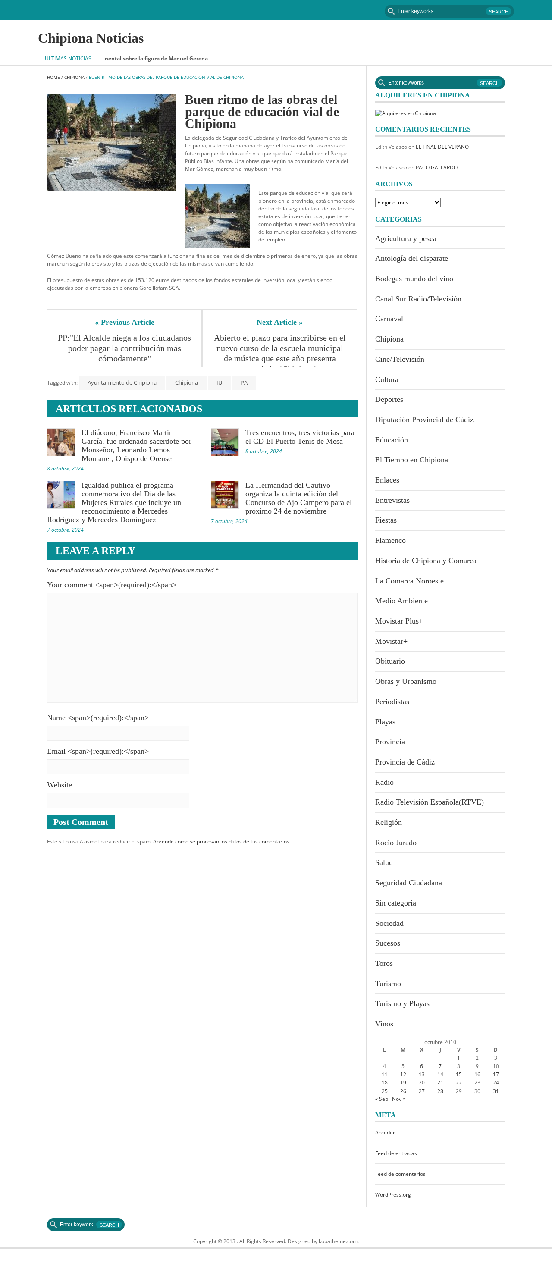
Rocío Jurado (396, 842)
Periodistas (392, 701)
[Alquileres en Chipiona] (405, 112)
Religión (388, 822)
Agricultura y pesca (405, 238)
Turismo (388, 983)
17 (496, 1074)
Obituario (390, 661)
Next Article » (280, 322)
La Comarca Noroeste (409, 581)
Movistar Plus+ (399, 621)
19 (403, 1082)
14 (440, 1074)
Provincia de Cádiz (405, 762)
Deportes (389, 399)
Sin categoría (395, 903)
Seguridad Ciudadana (408, 882)
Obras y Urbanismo (405, 681)
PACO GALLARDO (437, 167)
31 (496, 1091)
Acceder (385, 1132)
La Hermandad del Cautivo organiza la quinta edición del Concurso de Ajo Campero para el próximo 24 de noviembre (298, 498)
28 (440, 1091)
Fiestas (386, 520)
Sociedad (389, 923)
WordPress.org (393, 1194)
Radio (384, 782)
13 (422, 1074)
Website (59, 785)
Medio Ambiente (401, 600)
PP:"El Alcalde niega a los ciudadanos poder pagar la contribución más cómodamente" (125, 348)
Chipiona (74, 77)
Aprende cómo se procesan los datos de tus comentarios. (222, 841)
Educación (391, 440)
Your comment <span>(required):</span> (111, 585)
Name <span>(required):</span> (98, 717)
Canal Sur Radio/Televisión (418, 299)
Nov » (398, 1099)
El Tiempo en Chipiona (411, 459)
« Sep (381, 1099)
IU (219, 382)
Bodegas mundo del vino (414, 278)
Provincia (390, 741)
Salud (384, 862)
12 (403, 1074)
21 (440, 1082)
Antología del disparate (411, 258)
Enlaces (387, 480)
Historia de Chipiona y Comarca (426, 560)
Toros (384, 963)
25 (385, 1091)
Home (53, 77)
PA (244, 382)
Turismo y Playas (402, 1003)
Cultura (386, 379)
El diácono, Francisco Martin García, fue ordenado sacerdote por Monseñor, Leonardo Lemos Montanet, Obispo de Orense (136, 445)
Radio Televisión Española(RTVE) (429, 802)
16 (477, 1074)
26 (403, 1091)
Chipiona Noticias (91, 38)
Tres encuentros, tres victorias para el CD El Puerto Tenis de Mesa (299, 436)
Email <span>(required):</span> (98, 751)
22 (459, 1082)
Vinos (384, 1023)
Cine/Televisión (399, 359)
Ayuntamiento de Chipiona (122, 382)
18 (385, 1082)
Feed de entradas (396, 1153)
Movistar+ (391, 641)
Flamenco (390, 540)
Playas (385, 722)
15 (459, 1074)
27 (422, 1091)
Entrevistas (392, 500)
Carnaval (389, 318)
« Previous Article (124, 322)
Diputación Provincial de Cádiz (424, 419)
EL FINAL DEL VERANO (442, 146)
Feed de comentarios (400, 1174)
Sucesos (387, 943)
